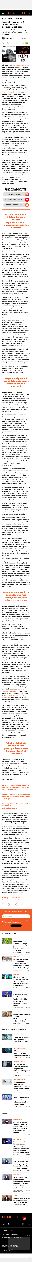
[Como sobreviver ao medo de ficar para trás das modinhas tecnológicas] (7, 1097)
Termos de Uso (25, 921)
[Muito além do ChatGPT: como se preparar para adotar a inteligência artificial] (7, 1064)
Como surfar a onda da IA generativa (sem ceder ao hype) (21, 1039)
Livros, (19, 898)
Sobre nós (5, 1231)
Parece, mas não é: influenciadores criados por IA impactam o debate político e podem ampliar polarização (21, 1147)
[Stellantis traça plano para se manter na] (7, 1198)
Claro (4, 137)
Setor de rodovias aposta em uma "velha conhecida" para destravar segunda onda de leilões (20, 1000)
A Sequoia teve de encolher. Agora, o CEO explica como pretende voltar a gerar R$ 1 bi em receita (20, 1127)
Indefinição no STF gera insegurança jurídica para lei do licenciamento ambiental (20, 946)
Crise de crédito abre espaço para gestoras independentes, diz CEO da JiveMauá (21, 1165)
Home (4, 18)
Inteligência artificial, (10, 898)
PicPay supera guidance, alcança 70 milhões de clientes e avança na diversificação (21, 981)
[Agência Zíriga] (12, 1250)
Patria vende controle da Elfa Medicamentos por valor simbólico (21, 1018)
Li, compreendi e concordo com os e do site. (16, 921)
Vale (25, 173)
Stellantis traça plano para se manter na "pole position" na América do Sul (21, 1201)
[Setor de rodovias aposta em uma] (7, 994)
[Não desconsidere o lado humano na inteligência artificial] (7, 1050)
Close (29, 620)
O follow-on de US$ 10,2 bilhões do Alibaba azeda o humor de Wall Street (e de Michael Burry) (21, 963)
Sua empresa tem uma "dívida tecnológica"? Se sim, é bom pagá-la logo (22, 1085)
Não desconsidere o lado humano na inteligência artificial (22, 1053)
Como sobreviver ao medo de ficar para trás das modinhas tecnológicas (21, 1101)
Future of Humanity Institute (11, 92)
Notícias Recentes (9, 933)
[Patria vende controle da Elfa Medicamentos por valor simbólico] (7, 1014)
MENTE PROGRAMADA (15, 18)
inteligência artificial (19, 65)
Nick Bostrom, (6, 900)
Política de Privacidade (11, 922)
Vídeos (4, 1114)
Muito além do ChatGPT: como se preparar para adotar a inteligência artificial (22, 1068)
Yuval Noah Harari (16, 900)
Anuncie (13, 1231)
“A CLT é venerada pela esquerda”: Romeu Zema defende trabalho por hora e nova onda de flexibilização (21, 1182)
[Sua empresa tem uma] (7, 1082)
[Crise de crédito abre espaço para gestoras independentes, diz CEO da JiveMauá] (7, 1161)
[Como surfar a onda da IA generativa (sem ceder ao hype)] (7, 1037)
